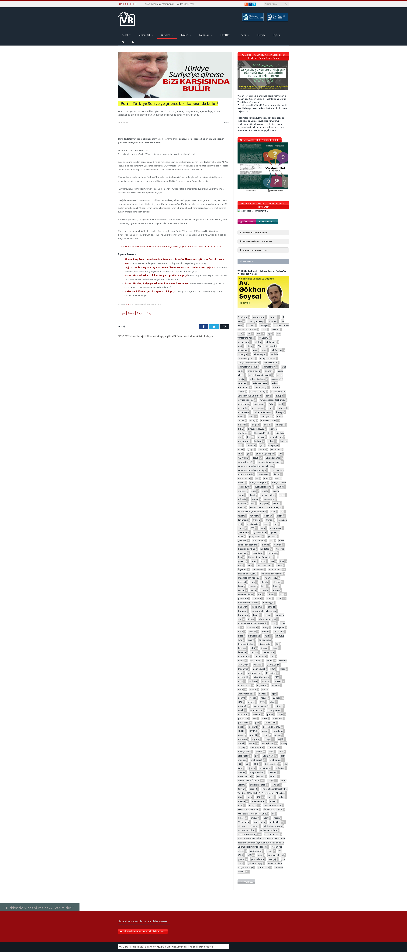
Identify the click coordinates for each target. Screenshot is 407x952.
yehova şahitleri (276, 855)
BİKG (240, 428)
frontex (269, 519)
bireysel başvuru (256, 428)
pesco (265, 718)
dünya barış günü (258, 482)
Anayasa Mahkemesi (248, 362)
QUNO (241, 730)
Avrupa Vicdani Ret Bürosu (272, 399)
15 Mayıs (263, 325)
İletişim (261, 34)
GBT (252, 528)
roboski (253, 735)
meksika (257, 664)
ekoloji (252, 495)
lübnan (254, 652)
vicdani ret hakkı (272, 834)
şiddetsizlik (243, 755)
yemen (241, 859)
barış (251, 416)
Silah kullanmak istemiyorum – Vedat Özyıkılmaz (169, 4)
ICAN (254, 561)
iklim (240, 565)
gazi (275, 524)
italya (253, 590)
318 (240, 333)
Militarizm (271, 673)
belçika (255, 424)
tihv (240, 797)
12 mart (250, 325)
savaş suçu (273, 747)
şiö (247, 764)
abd (258, 333)
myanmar (261, 685)
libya (275, 648)
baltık (241, 416)
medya (269, 660)
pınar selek (243, 722)
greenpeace (276, 528)
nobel (253, 697)
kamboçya (268, 602)
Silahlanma (275, 759)
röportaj (256, 739)
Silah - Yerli (268, 755)
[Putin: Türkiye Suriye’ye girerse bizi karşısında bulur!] (175, 96)
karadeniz (243, 615)
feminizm (254, 515)
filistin (279, 515)
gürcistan (271, 536)
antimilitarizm (268, 366)
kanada (271, 606)
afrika (258, 341)
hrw (240, 557)
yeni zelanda (257, 859)
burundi (251, 445)
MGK (272, 668)
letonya (242, 648)
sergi (271, 751)
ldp (277, 644)
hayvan (277, 544)
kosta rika (279, 631)
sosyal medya (256, 772)
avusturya (259, 404)
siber (281, 751)
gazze (241, 528)
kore (240, 631)
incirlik (279, 565)
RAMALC (253, 730)
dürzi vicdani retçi (263, 486)
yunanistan (263, 867)
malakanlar (260, 656)
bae (271, 408)
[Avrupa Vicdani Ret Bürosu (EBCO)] (277, 20)
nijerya (241, 697)
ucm (240, 805)
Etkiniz (276, 503)
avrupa (279, 395)
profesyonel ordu (271, 726)
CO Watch (243, 457)
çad (261, 445)
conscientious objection (269, 461)
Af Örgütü (263, 337)
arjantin (268, 370)
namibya (276, 685)
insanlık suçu (271, 577)
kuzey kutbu (265, 639)
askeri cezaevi (260, 383)
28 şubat (276, 329)
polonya (253, 726)
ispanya (252, 586)
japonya (257, 598)
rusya (122, 311)
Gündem (165, 34)
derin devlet (244, 478)
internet (242, 581)
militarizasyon (254, 673)
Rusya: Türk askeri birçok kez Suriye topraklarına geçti (153, 274)
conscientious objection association (255, 466)
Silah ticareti (256, 759)
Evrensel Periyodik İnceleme (252, 511)
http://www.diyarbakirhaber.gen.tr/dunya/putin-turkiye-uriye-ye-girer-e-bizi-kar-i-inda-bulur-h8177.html (167, 246)
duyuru (280, 486)
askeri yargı (260, 387)
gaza (266, 524)
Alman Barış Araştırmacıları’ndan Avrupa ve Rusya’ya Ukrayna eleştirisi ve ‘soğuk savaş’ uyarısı (173, 258)
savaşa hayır (244, 751)
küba (240, 635)
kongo (266, 627)
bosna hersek (276, 437)
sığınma (251, 768)
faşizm (241, 515)
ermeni (255, 499)
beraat (267, 424)
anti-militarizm (270, 362)
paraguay (243, 718)
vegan (277, 817)
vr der (269, 850)
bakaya (280, 412)
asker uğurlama (257, 379)
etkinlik (241, 507)
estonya (242, 503)
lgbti (253, 648)
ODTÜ (262, 702)
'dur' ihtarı (243, 317)
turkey (282, 797)
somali (241, 772)
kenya (268, 615)
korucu (252, 631)
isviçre (241, 590)
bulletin (258, 441)
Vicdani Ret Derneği (247, 834)
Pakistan (257, 714)
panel (270, 714)
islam (240, 586)
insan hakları (275, 569)
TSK (259, 797)
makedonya (244, 656)
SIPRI (256, 764)
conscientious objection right (252, 470)
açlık (270, 333)
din (257, 478)
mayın (241, 660)
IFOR (263, 561)
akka (254, 350)
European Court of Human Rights (266, 507)
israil (263, 586)
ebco (253, 490)
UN (273, 813)
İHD (282, 561)
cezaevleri (276, 449)
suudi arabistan (258, 784)
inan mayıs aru (264, 565)
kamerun (242, 606)
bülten (271, 441)
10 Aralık (273, 321)
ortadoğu (242, 706)
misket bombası (261, 677)
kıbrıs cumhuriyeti (267, 619)
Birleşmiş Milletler (262, 433)
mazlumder (255, 660)
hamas (265, 544)
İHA (272, 561)
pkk (257, 722)
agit (240, 346)
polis (240, 726)
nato (240, 689)
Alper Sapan (260, 354)
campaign (273, 445)
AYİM (271, 404)
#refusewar (259, 317)
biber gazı (280, 424)
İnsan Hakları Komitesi (272, 573)
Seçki (243, 34)
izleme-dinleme (245, 594)
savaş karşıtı (268, 743)
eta (253, 503)
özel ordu (243, 714)
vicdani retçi (256, 850)
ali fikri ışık (277, 350)
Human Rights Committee (260, 557)
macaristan (268, 652)
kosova (265, 631)
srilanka (261, 776)
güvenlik (242, 540)
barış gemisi (266, 416)
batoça (252, 420)
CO (280, 453)
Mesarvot (243, 668)
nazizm (253, 689)
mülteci (278, 681)
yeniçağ (272, 859)
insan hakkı (258, 569)
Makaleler (204, 34)
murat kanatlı (244, 685)
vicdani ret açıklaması (248, 826)
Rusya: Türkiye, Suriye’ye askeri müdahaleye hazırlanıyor (154, 281)
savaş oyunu (256, 747)
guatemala (243, 532)
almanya (242, 354)
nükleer (276, 697)
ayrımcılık (242, 408)
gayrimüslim (253, 524)
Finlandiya (243, 519)
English (276, 34)
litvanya (242, 652)
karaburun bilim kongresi (264, 610)
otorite (279, 706)
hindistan (264, 548)
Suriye (140, 311)
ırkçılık (271, 594)
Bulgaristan (243, 441)
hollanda (272, 553)
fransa (256, 519)
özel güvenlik (274, 710)
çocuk (255, 457)
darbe (276, 474)
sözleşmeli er (244, 776)
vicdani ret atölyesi (273, 826)
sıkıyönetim (265, 768)
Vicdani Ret (144, 34)
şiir (256, 755)
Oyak (240, 710)
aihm (249, 346)
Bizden (184, 34)
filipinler (268, 515)
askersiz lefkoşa (258, 391)
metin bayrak (259, 668)
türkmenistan (258, 801)
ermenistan (269, 499)
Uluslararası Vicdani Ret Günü (252, 813)
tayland (275, 784)
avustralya (243, 404)
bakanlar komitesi (262, 412)
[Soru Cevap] (39, 903)
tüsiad (273, 801)
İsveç (275, 586)
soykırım (272, 772)
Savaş (131, 311)
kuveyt (251, 639)
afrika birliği (271, 341)
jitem (269, 598)
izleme (276, 590)
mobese (253, 681)
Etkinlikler (225, 34)
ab (249, 333)
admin (128, 302)
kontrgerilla (279, 627)
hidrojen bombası (246, 548)
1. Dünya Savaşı (256, 321)
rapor (265, 730)
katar (255, 615)
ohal (272, 702)
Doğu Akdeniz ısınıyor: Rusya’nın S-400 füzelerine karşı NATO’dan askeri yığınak (166, 266)
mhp (240, 673)
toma (249, 797)
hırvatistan (258, 553)
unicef (241, 817)
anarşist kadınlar (267, 358)
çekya (251, 449)
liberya (264, 648)
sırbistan (280, 768)
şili (239, 764)
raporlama (278, 730)
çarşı (240, 449)
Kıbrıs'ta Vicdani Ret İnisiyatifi (252, 623)
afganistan (243, 341)
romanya (242, 739)
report (241, 735)
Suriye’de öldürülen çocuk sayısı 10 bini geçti (148, 289)
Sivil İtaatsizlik (271, 764)
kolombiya (252, 627)
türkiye (149, 311)
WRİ (250, 855)
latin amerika (265, 644)
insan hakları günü (247, 573)
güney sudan (254, 536)
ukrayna (252, 805)
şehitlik (259, 751)
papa (280, 714)
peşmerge (277, 718)
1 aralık (273, 317)
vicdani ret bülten (246, 830)
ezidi (273, 511)
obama (251, 702)
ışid (281, 594)
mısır (240, 681)
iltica (250, 565)
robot (265, 735)
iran (253, 581)
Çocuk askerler (273, 457)
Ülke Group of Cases (248, 809)
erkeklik (242, 499)
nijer (274, 693)
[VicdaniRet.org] (126, 18)
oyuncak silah (256, 710)
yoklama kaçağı (255, 863)
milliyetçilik (243, 677)
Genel (125, 34)
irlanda (264, 581)
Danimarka (263, 474)
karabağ (242, 610)
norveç (264, 697)
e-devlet (242, 490)
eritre (282, 495)
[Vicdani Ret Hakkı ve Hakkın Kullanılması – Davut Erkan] (254, 210)
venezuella (259, 822)
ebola (265, 490)
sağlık (280, 739)
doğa (266, 478)
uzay (266, 817)
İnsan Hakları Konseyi (248, 577)
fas (282, 511)
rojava (277, 735)
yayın (260, 855)
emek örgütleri (267, 495)
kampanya (257, 606)
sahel (241, 743)
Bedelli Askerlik (268, 420)
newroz (262, 693)
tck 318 (253, 788)
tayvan (241, 788)
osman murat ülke (262, 706)
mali (273, 656)
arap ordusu (254, 370)
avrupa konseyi (245, 399)
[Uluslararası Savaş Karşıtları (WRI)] (253, 20)
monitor (266, 681)
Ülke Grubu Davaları (273, 809)
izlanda (264, 590)
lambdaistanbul (245, 644)
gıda (263, 528)
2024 (264, 329)
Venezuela (243, 822)
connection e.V (245, 461)
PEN (255, 718)
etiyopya (264, 503)
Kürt (267, 635)
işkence (276, 581)
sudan (273, 776)
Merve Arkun (273, 664)
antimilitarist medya (247, 366)
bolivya (261, 437)
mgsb (282, 668)
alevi (264, 350)
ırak (260, 594)
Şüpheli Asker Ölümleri (249, 780)
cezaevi (262, 449)
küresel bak (254, 635)
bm (248, 437)
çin (248, 453)
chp (240, 453)
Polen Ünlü (270, 722)
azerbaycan (258, 408)
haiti (272, 540)
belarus (242, 424)
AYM (281, 404)
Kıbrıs (251, 619)
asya (268, 395)
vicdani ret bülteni (268, 830)
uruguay (255, 817)
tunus (270, 797)
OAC (240, 702)
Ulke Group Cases (272, 805)
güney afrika (260, 532)
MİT (277, 677)
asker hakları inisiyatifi (260, 375)
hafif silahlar (259, 540)
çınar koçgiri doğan (265, 453)
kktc (273, 623)
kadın (279, 598)
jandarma (243, 598)
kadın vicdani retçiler (248, 602)
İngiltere (242, 569)
